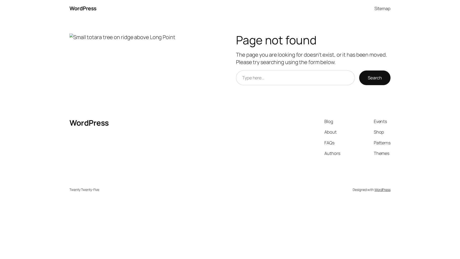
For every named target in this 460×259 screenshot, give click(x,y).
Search (375, 78)
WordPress (83, 8)
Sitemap (382, 8)
